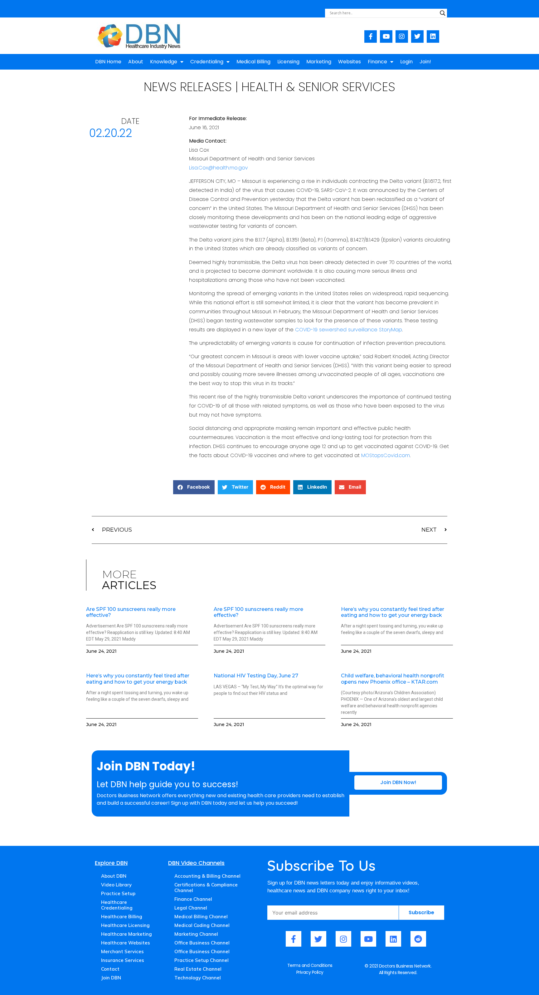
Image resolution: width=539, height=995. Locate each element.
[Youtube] (386, 36)
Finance (377, 61)
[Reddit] (418, 939)
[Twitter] (417, 36)
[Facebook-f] (370, 36)
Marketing (318, 61)
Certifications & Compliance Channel (206, 887)
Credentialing (206, 61)
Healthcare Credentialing (117, 905)
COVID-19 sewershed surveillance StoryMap (348, 329)
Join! (425, 61)
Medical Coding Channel (202, 925)
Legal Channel (190, 908)
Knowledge (163, 61)
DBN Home (108, 61)
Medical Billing (253, 61)
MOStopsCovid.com (385, 455)
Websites (349, 61)
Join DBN (111, 978)
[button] (194, 487)
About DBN (113, 876)
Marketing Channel (196, 934)
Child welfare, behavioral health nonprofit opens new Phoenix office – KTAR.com (392, 679)
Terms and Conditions (310, 965)
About (135, 61)
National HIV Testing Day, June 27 (256, 676)
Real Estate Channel (197, 969)
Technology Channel (197, 978)
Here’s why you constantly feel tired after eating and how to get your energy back (392, 612)
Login (406, 61)
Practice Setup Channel (201, 960)
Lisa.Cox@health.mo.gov (218, 167)
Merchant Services (122, 951)
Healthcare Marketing (126, 934)
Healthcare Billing (121, 916)
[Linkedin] (433, 36)
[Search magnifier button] (442, 13)
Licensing (288, 61)
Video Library (116, 885)
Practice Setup (118, 893)
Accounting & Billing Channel (207, 876)
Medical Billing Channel (201, 916)
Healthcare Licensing (125, 925)
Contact (110, 969)
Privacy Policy (309, 972)
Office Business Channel (202, 943)
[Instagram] (402, 36)
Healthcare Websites (125, 943)
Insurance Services (122, 960)
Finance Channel (193, 899)
